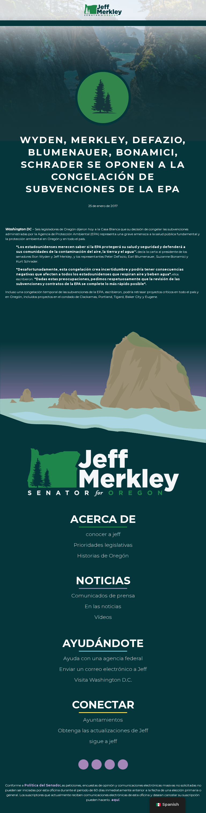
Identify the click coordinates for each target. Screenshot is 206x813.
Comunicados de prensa (103, 595)
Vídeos (103, 617)
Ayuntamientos (103, 719)
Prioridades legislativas (103, 545)
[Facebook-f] (83, 764)
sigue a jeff (103, 741)
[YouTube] (110, 764)
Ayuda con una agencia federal (103, 658)
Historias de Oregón (103, 555)
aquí (115, 800)
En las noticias (103, 606)
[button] (103, 21)
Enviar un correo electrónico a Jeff (103, 669)
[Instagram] (96, 764)
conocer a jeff (103, 534)
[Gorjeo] (123, 764)
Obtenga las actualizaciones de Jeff (103, 730)
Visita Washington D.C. (103, 679)
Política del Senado (42, 785)
